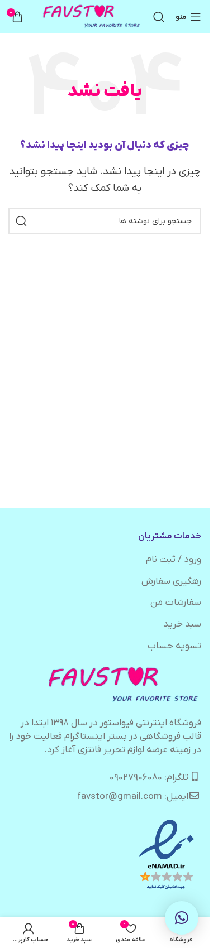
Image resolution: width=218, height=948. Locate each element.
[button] (181, 918)
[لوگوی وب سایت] (92, 17)
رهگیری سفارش (171, 581)
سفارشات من (175, 602)
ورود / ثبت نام (173, 560)
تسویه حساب (174, 646)
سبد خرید (182, 624)
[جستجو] (159, 17)
